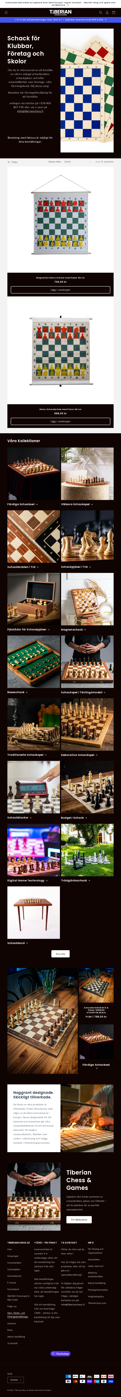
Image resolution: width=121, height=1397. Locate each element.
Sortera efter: (55, 161)
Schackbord (16, 943)
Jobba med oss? (96, 1266)
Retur (10, 1330)
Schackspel (12, 1256)
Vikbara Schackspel (75, 504)
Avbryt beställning (16, 1336)
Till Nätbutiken (79, 1219)
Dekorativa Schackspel (77, 755)
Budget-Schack (72, 817)
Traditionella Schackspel (25, 754)
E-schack (11, 1282)
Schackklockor (17, 817)
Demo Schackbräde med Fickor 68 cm (61, 409)
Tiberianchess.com (97, 1303)
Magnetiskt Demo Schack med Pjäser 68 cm (60, 278)
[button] (6, 12)
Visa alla (60, 954)
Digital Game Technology (26, 880)
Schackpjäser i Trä (74, 566)
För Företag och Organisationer (96, 1251)
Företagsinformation (98, 1290)
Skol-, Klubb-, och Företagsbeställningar (17, 1315)
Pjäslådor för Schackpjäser (26, 629)
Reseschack (15, 692)
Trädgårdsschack (74, 880)
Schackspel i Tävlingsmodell (81, 692)
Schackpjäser (13, 1269)
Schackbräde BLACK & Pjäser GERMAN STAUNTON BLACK (96, 1010)
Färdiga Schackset (21, 504)
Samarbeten (94, 1259)
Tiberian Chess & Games (24, 1390)
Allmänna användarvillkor (95, 1274)
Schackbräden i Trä (21, 567)
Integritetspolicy (96, 1296)
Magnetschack (72, 629)
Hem (9, 1249)
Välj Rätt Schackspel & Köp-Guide (18, 1298)
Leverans (11, 1323)
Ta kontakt (12, 1343)
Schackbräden (14, 1262)
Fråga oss (12, 1306)
